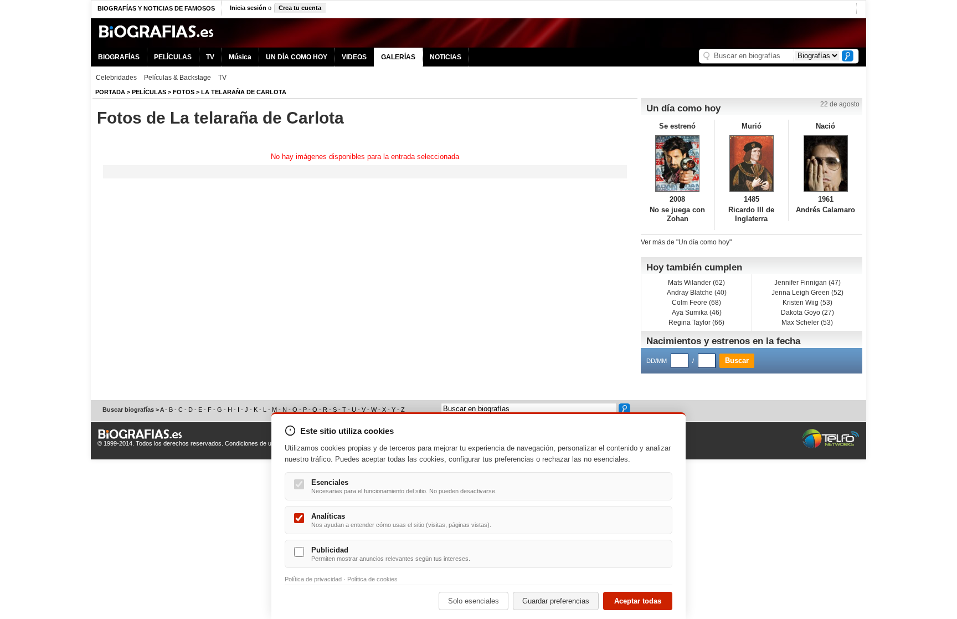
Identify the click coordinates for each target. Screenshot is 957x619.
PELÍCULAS (173, 57)
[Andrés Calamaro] (825, 163)
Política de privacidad (313, 579)
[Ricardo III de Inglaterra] (751, 163)
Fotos (183, 92)
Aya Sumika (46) (697, 312)
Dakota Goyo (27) (807, 312)
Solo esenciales (473, 601)
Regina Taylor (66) (696, 322)
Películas (149, 92)
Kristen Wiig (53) (807, 302)
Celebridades (116, 77)
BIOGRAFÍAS (119, 57)
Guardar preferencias (555, 601)
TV (210, 57)
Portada (110, 92)
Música (240, 57)
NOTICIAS (445, 57)
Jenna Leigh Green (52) (807, 292)
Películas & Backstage (177, 77)
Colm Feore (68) (696, 302)
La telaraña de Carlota (243, 92)
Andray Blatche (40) (697, 292)
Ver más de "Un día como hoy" (686, 242)
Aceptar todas (637, 601)
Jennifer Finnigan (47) (807, 283)
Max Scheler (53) (807, 322)
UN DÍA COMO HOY (296, 57)
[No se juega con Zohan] (677, 163)
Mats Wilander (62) (696, 283)
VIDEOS (354, 57)
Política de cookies (372, 579)
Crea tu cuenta (300, 7)
